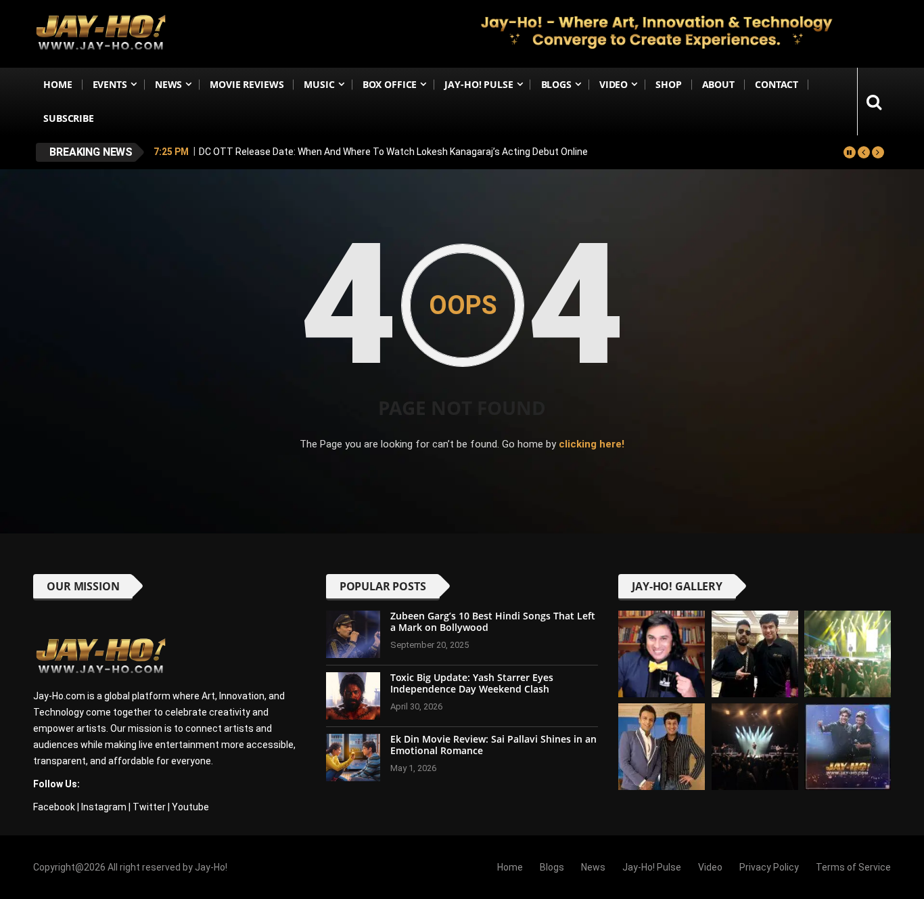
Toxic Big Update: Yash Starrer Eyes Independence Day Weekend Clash (471, 683)
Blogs (556, 84)
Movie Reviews (246, 84)
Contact (776, 84)
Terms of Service (853, 867)
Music (319, 84)
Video (613, 84)
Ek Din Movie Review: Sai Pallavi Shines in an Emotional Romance (493, 744)
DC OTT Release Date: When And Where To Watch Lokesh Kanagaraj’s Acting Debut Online (393, 151)
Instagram (103, 807)
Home (57, 84)
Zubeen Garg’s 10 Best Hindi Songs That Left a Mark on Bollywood (492, 621)
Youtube (190, 807)
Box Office (390, 84)
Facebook (54, 807)
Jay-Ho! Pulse (478, 84)
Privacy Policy (769, 867)
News (168, 84)
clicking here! (591, 444)
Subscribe (68, 118)
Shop (668, 84)
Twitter (149, 807)
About (718, 84)
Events (110, 84)
